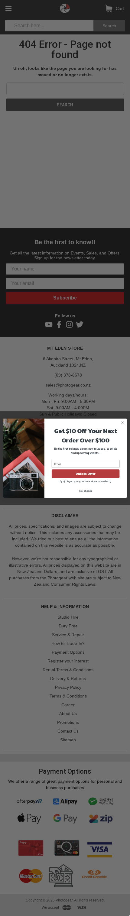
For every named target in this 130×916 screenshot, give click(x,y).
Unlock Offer (86, 473)
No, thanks (85, 490)
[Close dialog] (122, 422)
